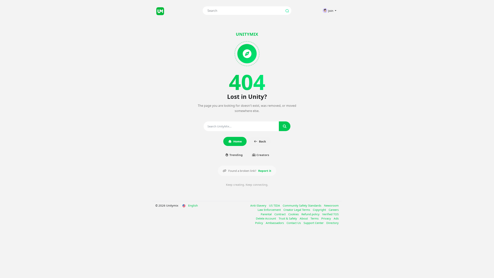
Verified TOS (330, 214)
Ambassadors (275, 223)
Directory (332, 223)
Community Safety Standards (302, 205)
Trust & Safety (288, 218)
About (304, 218)
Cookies (293, 214)
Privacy (326, 218)
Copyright (320, 210)
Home (237, 141)
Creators (262, 155)
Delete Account (266, 218)
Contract (280, 214)
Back (262, 141)
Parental (266, 214)
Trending (236, 155)
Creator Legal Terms (297, 210)
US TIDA (275, 205)
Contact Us (294, 223)
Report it (264, 171)
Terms (314, 218)
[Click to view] (176, 10)
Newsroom (331, 205)
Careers (334, 210)
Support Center (314, 223)
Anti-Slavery (258, 205)
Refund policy (310, 214)
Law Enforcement (270, 210)
